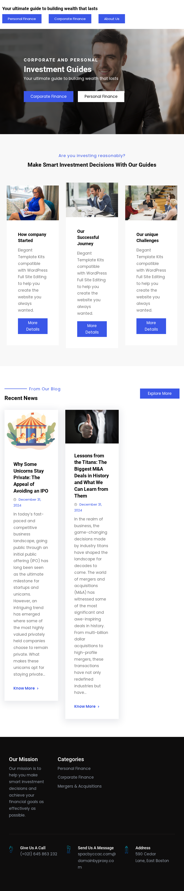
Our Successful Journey (88, 237)
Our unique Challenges (147, 237)
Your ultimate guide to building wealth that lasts (50, 8)
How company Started (32, 237)
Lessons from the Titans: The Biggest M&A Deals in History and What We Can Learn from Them (91, 476)
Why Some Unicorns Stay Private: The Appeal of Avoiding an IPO (30, 477)
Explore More (160, 393)
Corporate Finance (70, 18)
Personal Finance (22, 18)
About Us (111, 18)
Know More (24, 688)
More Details (32, 326)
